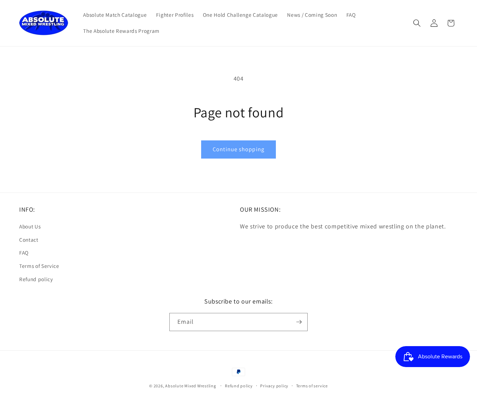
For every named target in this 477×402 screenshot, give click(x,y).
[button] (417, 23)
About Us (30, 226)
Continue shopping (238, 149)
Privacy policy (274, 385)
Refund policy (36, 279)
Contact (28, 239)
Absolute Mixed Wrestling (190, 385)
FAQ (24, 252)
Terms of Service (39, 265)
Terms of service (312, 385)
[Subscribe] (299, 322)
